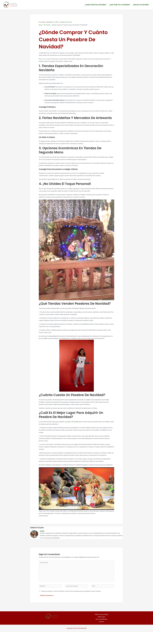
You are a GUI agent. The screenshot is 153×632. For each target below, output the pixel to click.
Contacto (101, 621)
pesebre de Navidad (72, 422)
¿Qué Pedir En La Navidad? (119, 5)
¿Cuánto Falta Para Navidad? (95, 5)
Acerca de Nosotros (101, 619)
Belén (54, 93)
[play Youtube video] (76, 488)
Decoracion (47, 25)
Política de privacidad (101, 614)
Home (40, 25)
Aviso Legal (101, 617)
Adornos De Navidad (141, 5)
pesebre (41, 61)
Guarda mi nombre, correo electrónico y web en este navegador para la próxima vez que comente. (71, 591)
